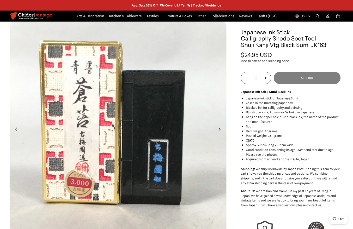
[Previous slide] (15, 130)
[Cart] (338, 16)
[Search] (317, 16)
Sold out (307, 77)
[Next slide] (221, 130)
